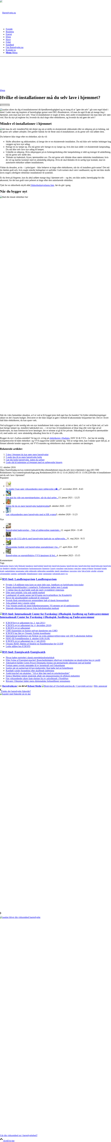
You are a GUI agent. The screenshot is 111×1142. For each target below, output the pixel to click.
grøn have (77, 568)
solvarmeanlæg (5, 574)
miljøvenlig (33, 571)
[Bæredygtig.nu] (8, 12)
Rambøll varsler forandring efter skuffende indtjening (30, 670)
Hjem (2, 90)
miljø (26, 571)
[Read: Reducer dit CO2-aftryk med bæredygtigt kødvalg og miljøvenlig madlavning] (8, 536)
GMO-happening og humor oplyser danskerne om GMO (32, 630)
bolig (16, 566)
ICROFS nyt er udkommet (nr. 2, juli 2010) (25, 641)
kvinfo (2, 571)
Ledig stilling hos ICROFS (18, 646)
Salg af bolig (86, 571)
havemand (97, 568)
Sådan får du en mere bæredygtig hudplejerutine (28, 506)
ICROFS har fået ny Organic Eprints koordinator (28, 633)
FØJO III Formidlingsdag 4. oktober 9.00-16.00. (28, 638)
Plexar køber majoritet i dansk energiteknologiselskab (30, 657)
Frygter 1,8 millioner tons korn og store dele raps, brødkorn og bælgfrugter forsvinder (45, 584)
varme (40, 574)
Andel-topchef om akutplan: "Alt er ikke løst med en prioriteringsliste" (38, 673)
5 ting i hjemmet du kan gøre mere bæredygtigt (27, 454)
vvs (66, 574)
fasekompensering (35, 568)
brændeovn (29, 566)
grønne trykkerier (88, 568)
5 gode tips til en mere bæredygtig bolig (24, 457)
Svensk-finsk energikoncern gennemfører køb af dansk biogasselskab (37, 600)
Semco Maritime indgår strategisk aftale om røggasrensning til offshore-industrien (43, 676)
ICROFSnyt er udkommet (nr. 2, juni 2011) (25, 623)
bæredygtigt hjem (84, 566)
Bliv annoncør (100, 686)
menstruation (20, 571)
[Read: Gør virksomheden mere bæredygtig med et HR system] (8, 512)
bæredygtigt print (97, 566)
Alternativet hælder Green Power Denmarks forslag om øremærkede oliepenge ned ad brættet (48, 663)
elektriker (13, 568)
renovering (73, 571)
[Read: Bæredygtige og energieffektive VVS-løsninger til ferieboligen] (8, 553)
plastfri (57, 571)
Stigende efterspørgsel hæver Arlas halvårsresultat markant (32, 608)
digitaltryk (6, 568)
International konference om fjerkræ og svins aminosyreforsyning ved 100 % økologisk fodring (49, 636)
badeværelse (4, 566)
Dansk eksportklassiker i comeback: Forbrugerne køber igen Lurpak (37, 587)
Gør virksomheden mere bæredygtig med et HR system (31, 514)
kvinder (104, 568)
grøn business (69, 568)
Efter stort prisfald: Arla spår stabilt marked (25, 592)
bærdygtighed (38, 566)
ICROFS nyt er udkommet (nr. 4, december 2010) (28, 625)
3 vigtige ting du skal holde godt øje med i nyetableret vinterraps (35, 590)
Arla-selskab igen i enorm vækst (20, 603)
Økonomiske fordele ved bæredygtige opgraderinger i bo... (32, 547)
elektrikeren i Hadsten (60, 438)
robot (79, 571)
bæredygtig (47, 566)
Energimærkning (23, 568)
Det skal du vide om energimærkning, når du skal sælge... (32, 497)
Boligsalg (21, 566)
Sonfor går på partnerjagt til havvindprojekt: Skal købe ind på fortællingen (39, 668)
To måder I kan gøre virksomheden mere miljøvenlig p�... (32, 489)
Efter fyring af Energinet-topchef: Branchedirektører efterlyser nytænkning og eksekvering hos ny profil (53, 660)
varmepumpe (47, 574)
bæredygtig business (59, 566)
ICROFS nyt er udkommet (18, 628)
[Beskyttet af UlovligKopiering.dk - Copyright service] (67, 686)
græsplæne (60, 568)
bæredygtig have (72, 566)
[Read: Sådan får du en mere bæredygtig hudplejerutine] (8, 503)
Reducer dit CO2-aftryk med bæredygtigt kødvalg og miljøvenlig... (36, 538)
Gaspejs (53, 568)
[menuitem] (58, 29)
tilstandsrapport (32, 574)
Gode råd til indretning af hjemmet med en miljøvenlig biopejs (34, 462)
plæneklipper (64, 571)
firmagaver (46, 568)
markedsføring (10, 571)
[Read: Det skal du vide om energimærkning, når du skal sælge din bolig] (8, 495)
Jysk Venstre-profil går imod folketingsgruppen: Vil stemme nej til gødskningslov (42, 605)
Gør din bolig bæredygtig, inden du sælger (25, 460)
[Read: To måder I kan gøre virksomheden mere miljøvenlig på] (8, 486)
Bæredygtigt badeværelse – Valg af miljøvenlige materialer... (33, 530)
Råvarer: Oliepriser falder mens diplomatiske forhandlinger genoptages (38, 681)
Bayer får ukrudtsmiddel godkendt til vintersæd (27, 598)
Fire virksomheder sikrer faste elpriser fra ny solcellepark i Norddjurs (37, 678)
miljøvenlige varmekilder (45, 571)
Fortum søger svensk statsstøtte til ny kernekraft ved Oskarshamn (35, 665)
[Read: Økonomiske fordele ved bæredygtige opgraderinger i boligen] (8, 544)
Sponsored (5, 105)
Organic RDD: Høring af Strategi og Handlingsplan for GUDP (34, 643)
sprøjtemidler (21, 574)
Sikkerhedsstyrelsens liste (42, 185)
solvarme (100, 571)
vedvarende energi (58, 574)
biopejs (11, 566)
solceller (94, 571)
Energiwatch (37, 652)
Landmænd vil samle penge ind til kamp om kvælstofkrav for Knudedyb (39, 595)
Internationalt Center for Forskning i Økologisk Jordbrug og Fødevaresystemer (47, 617)
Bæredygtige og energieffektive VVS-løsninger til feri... (31, 555)
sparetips (14, 574)
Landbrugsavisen (46, 579)
